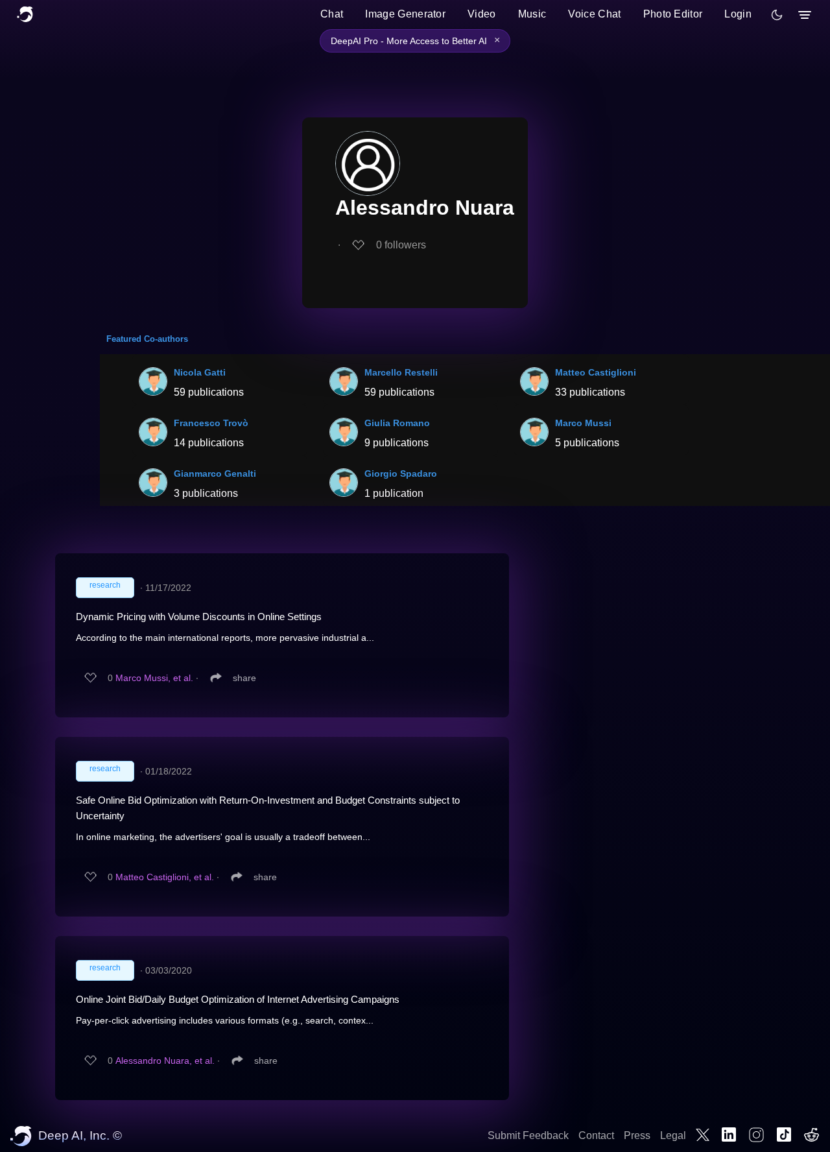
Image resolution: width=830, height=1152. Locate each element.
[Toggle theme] (776, 15)
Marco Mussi (583, 423)
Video (482, 13)
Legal (673, 1135)
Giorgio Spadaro (400, 473)
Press (637, 1135)
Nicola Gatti (200, 372)
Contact (596, 1135)
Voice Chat (594, 13)
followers (401, 244)
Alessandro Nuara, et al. (165, 1060)
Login (738, 13)
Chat (331, 13)
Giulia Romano (397, 423)
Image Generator (405, 13)
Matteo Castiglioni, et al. (164, 877)
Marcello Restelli (401, 372)
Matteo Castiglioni (595, 372)
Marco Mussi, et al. (154, 678)
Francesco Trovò (211, 423)
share (244, 678)
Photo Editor (673, 13)
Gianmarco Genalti (215, 473)
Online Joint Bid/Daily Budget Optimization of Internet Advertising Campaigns (237, 999)
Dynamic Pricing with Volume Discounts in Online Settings (199, 616)
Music (532, 13)
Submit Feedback (528, 1135)
